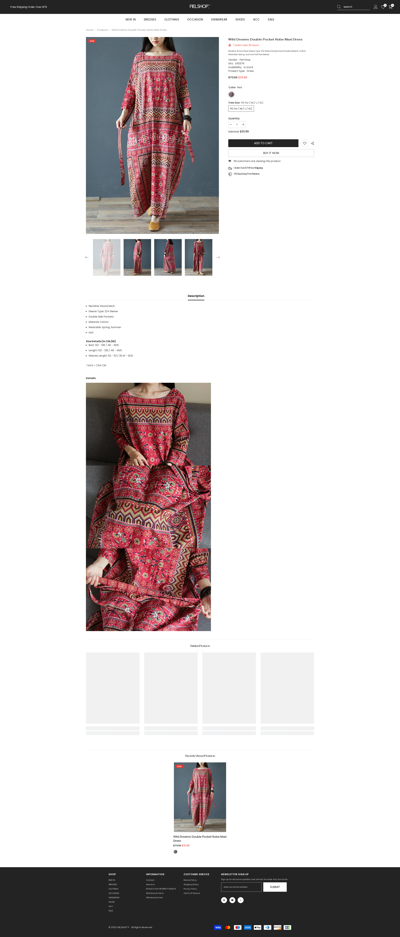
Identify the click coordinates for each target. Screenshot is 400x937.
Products (102, 30)
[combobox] (357, 7)
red (175, 852)
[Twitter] (241, 900)
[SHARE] (311, 143)
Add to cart (263, 143)
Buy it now (271, 153)
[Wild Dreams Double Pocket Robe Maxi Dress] (200, 797)
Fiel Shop (245, 60)
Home (89, 30)
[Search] (353, 7)
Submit (275, 887)
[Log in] (376, 7)
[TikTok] (232, 900)
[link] (305, 143)
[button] (87, 257)
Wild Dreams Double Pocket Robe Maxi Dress (200, 839)
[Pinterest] (224, 900)
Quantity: (234, 118)
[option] (152, 135)
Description (196, 296)
